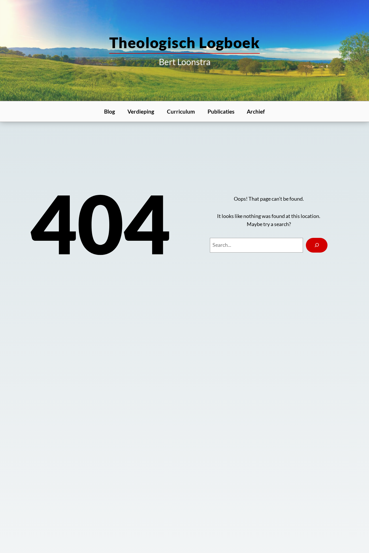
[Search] (316, 245)
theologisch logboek (184, 42)
